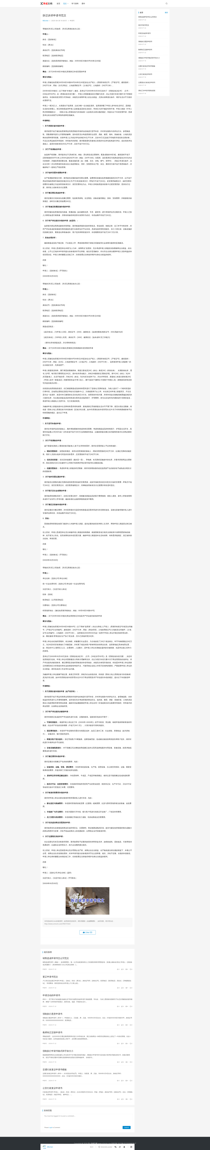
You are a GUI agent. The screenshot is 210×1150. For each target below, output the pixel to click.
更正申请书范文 (50, 976)
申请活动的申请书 (51, 995)
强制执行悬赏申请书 (52, 1014)
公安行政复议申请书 (52, 1088)
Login (50, 1127)
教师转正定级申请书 (52, 1032)
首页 (58, 3)
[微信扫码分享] (115, 1147)
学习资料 (75, 3)
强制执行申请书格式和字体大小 (58, 1051)
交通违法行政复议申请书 (146, 82)
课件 (83, 3)
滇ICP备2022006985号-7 (127, 1143)
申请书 (72, 21)
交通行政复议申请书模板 (55, 1069)
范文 (65, 3)
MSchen (45, 21)
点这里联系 (91, 921)
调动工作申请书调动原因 (146, 90)
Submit (126, 1127)
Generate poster (106, 1147)
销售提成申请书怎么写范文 (56, 958)
